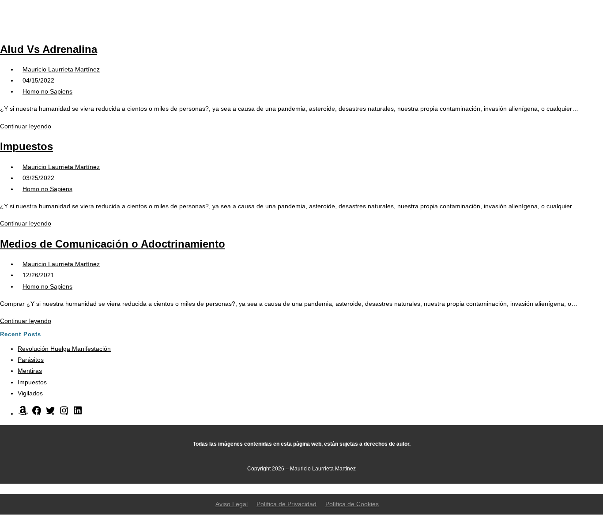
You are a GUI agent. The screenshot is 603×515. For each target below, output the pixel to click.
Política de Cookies (352, 503)
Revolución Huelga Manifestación (64, 348)
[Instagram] (64, 413)
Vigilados (30, 393)
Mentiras (30, 370)
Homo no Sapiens (47, 91)
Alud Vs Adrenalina (48, 49)
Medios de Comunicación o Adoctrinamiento (112, 244)
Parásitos (31, 359)
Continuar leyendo (28, 126)
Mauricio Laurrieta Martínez (61, 69)
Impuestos (26, 146)
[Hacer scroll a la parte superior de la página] (2, 488)
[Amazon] (23, 413)
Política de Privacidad (286, 503)
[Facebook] (36, 413)
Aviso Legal (231, 503)
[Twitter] (50, 413)
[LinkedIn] (77, 413)
